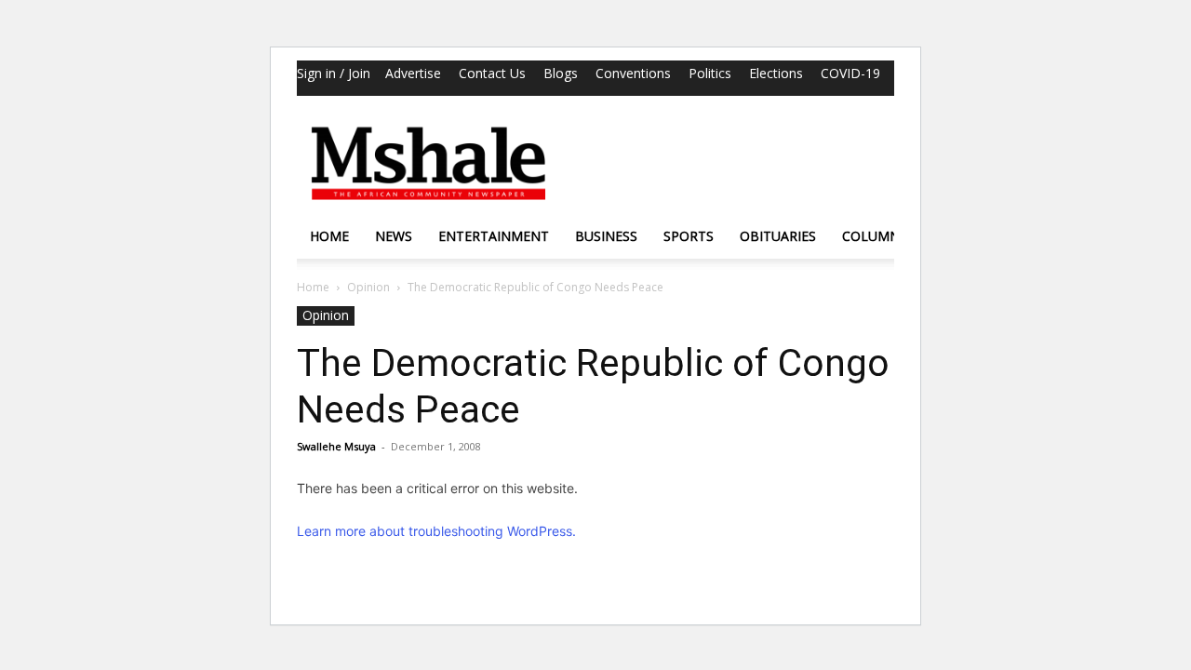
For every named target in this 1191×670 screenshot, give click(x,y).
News (393, 236)
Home (329, 236)
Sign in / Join (333, 73)
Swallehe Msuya (336, 446)
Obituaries (778, 236)
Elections (776, 73)
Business (606, 236)
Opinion (368, 287)
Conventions (633, 73)
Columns (874, 236)
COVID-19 (850, 73)
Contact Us (492, 73)
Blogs (560, 73)
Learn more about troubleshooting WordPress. (436, 531)
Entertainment (493, 236)
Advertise (413, 73)
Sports (688, 236)
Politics (710, 73)
